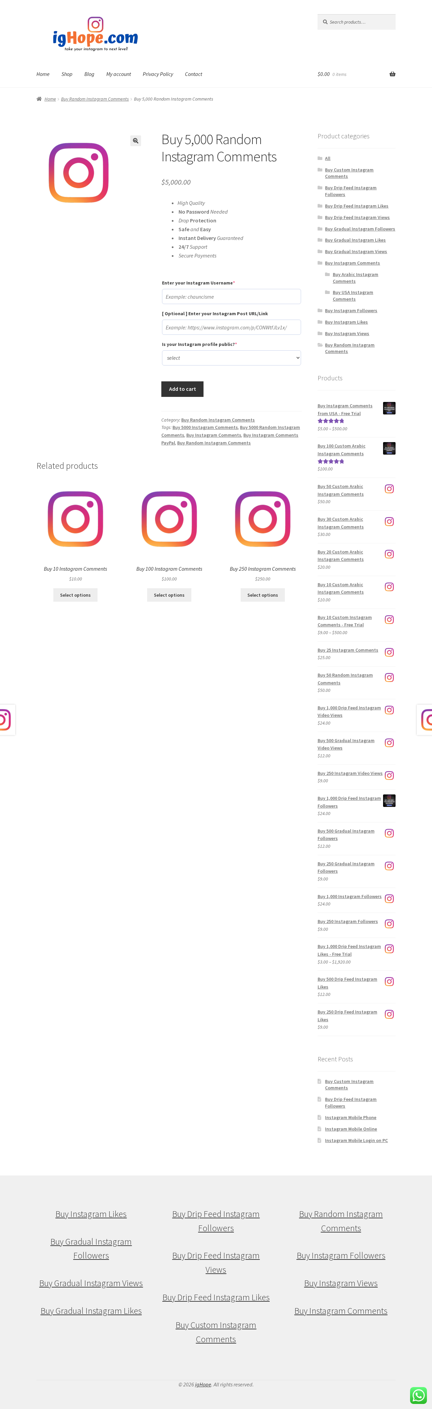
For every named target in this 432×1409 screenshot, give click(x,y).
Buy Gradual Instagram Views (356, 251)
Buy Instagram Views (347, 333)
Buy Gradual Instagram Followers (360, 229)
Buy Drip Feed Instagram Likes (356, 206)
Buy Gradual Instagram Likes (355, 240)
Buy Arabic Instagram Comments (355, 277)
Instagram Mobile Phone (350, 1117)
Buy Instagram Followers (351, 310)
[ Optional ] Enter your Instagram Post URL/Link (215, 313)
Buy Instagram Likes (346, 322)
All (327, 158)
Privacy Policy (158, 74)
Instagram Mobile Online (351, 1129)
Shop (67, 74)
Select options (75, 595)
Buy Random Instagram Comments (95, 99)
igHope (203, 1384)
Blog (89, 74)
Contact (193, 74)
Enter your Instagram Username (210, 282)
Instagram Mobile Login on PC (356, 1140)
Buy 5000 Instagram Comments (205, 427)
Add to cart (182, 388)
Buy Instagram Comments (213, 435)
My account (118, 74)
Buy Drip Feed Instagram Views (357, 217)
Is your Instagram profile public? (211, 344)
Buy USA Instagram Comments (353, 295)
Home (43, 74)
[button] (135, 140)
